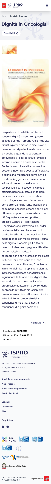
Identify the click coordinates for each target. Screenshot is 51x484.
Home (4, 16)
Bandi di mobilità (10, 393)
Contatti (6, 401)
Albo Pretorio (8, 384)
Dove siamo (7, 406)
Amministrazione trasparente (16, 379)
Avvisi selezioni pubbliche (14, 388)
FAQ (4, 411)
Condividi (9, 33)
